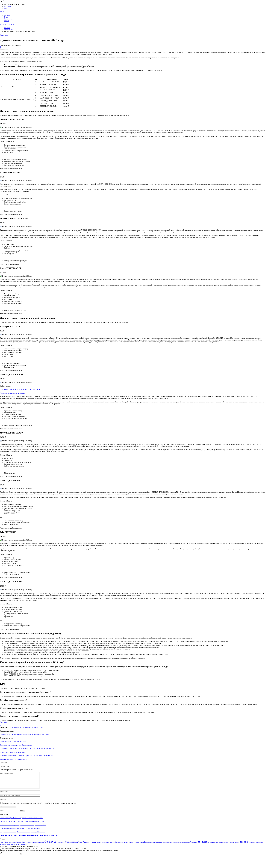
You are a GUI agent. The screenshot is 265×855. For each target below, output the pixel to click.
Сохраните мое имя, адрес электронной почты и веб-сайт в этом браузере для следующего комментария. (39, 803)
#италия (136, 842)
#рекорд (237, 842)
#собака (257, 842)
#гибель (78, 842)
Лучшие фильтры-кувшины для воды (13, 741)
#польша (202, 841)
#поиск (188, 842)
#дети (104, 842)
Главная (7, 15)
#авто (24, 842)
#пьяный (221, 842)
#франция (24, 844)
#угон (13, 844)
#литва (162, 842)
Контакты (7, 6)
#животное (119, 842)
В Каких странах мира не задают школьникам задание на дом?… (23, 825)
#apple (1, 842)
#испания (131, 842)
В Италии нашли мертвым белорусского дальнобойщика (20, 828)
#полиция (193, 842)
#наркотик (168, 842)
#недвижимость (176, 842)
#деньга (99, 842)
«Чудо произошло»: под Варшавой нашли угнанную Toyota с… (22, 832)
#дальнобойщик (89, 842)
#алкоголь (34, 842)
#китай (142, 842)
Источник (3, 722)
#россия (244, 841)
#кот (153, 842)
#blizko (6, 842)
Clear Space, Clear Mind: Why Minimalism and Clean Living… (21, 389)
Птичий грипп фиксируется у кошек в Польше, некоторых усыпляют (24, 734)
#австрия (18, 842)
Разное (6, 21)
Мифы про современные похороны (12, 393)
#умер (18, 844)
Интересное (8, 19)
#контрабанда (148, 842)
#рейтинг (231, 842)
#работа (226, 842)
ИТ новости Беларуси (7, 24)
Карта (6, 8)
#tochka (12, 842)
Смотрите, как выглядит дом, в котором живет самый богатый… (23, 821)
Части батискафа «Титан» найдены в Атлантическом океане (21, 818)
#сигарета (252, 842)
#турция (9, 844)
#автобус (29, 842)
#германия (70, 842)
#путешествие (212, 842)
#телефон (3, 844)
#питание (183, 842)
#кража (157, 842)
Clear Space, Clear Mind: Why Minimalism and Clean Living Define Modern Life (28, 835)
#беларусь (49, 841)
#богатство (60, 842)
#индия (126, 842)
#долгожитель (110, 842)
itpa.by (2, 12)
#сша (261, 842)
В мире (6, 17)
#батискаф (40, 842)
